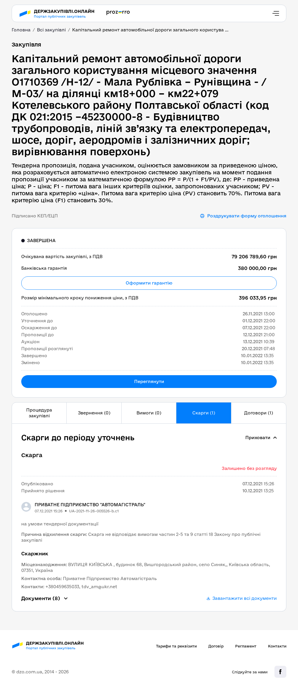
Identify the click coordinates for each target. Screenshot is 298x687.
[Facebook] (280, 672)
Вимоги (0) (148, 412)
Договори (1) (258, 412)
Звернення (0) (94, 412)
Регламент (245, 646)
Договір (216, 646)
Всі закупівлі (51, 29)
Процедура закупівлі (39, 412)
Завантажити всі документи (244, 598)
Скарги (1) (203, 412)
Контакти (277, 646)
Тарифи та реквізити (176, 646)
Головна (21, 29)
